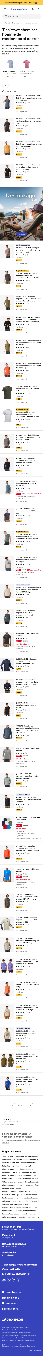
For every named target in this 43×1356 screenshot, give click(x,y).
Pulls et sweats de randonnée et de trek (18, 1166)
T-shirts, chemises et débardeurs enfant (26, 74)
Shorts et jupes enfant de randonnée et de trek (20, 1175)
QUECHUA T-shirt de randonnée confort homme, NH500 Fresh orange (28, 984)
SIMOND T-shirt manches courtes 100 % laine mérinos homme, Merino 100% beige (29, 590)
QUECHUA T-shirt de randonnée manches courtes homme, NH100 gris (28, 559)
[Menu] (4, 9)
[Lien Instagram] (18, 1279)
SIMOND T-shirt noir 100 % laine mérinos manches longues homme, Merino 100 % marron (28, 319)
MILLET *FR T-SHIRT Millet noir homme (27, 635)
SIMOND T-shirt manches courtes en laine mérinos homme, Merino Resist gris (29, 121)
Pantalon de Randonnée (11, 1188)
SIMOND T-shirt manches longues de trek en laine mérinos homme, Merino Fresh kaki (29, 299)
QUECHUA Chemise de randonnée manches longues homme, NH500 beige (27, 940)
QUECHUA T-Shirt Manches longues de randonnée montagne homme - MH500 (26, 661)
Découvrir (21, 234)
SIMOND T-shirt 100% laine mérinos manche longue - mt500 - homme (29, 799)
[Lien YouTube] (13, 1279)
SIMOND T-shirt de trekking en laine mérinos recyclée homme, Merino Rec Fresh (28, 250)
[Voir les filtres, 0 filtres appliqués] (5, 85)
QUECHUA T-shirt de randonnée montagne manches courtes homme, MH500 (28, 1056)
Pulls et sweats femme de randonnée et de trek (21, 1201)
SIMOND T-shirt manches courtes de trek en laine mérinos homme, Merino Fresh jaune (29, 144)
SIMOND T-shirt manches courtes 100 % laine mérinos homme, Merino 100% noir (29, 167)
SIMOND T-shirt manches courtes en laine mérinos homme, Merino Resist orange (29, 365)
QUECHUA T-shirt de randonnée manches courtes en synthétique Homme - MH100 (28, 536)
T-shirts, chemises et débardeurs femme (10, 74)
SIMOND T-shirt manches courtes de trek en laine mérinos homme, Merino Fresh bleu (29, 98)
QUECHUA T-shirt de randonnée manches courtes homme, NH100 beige (28, 1033)
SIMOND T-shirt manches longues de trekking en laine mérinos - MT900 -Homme (27, 682)
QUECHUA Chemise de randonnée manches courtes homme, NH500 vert (27, 776)
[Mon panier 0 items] (38, 9)
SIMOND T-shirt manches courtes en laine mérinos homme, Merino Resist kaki (29, 342)
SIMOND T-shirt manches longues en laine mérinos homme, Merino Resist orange (27, 848)
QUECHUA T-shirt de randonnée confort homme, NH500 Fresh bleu (28, 511)
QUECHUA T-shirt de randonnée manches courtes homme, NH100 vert (28, 483)
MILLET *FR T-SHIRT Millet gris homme (27, 749)
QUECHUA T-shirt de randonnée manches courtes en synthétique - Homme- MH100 (28, 275)
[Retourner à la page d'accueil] (18, 9)
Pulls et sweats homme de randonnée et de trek (21, 1163)
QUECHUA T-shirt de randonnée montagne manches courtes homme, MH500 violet (28, 961)
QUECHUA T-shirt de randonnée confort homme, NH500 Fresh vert (28, 388)
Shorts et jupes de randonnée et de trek (18, 1169)
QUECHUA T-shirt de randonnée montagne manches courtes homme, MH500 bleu (28, 1079)
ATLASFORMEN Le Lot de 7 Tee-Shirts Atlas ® (28, 818)
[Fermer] (39, 2)
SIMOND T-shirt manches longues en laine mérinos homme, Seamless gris (26, 613)
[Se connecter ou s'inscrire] (33, 9)
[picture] (7, 102)
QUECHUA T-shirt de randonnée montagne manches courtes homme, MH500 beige (28, 1007)
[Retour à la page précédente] (12, 1105)
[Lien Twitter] (9, 1279)
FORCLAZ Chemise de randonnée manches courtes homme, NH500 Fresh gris (27, 897)
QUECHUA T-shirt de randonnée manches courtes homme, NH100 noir (28, 705)
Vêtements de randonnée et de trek (16, 1204)
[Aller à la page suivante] (30, 1105)
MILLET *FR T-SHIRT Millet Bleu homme (27, 870)
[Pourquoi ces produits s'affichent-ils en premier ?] (3, 91)
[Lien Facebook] (4, 1279)
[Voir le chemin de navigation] (3, 23)
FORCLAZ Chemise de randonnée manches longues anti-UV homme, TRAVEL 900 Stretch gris (27, 729)
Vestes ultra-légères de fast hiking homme (19, 1191)
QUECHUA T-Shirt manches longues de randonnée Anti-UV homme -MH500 (28, 920)
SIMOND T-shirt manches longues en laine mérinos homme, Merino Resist (26, 460)
